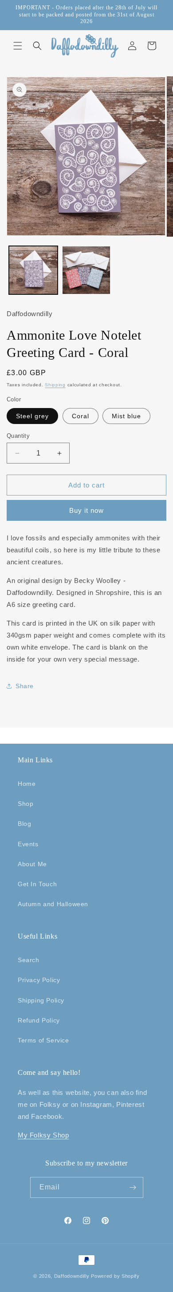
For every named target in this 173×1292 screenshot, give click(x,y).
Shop (25, 803)
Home (26, 783)
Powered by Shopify (115, 1276)
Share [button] (25, 686)
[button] (18, 45)
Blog (24, 823)
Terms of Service (43, 1040)
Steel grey (32, 416)
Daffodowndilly (72, 1276)
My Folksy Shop (43, 1135)
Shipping (55, 384)
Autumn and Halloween (53, 904)
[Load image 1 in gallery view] (33, 270)
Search (28, 959)
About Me (32, 864)
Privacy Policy (39, 979)
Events (28, 844)
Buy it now (86, 510)
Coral (80, 416)
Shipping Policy (41, 1000)
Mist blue (126, 416)
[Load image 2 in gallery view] (86, 270)
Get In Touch (37, 884)
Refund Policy (39, 1020)
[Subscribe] (133, 1187)
